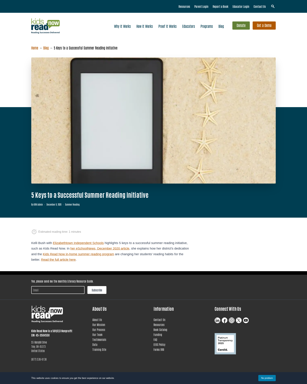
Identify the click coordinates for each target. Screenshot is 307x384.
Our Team (97, 334)
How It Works (144, 26)
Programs (207, 26)
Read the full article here (58, 259)
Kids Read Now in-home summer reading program (78, 254)
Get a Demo (264, 25)
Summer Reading (72, 204)
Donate (241, 25)
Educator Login (241, 6)
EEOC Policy (159, 344)
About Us (97, 319)
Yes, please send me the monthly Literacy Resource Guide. (62, 281)
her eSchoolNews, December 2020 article (99, 248)
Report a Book (220, 6)
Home (34, 47)
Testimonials (99, 339)
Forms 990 (159, 349)
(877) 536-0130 (39, 359)
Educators (188, 26)
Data (94, 344)
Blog (221, 26)
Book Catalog (160, 329)
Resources (184, 6)
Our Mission (98, 324)
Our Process (98, 329)
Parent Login (201, 6)
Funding (158, 334)
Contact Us (260, 6)
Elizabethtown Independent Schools (78, 243)
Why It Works (122, 26)
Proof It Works (167, 26)
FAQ (155, 339)
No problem (267, 378)
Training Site (99, 349)
